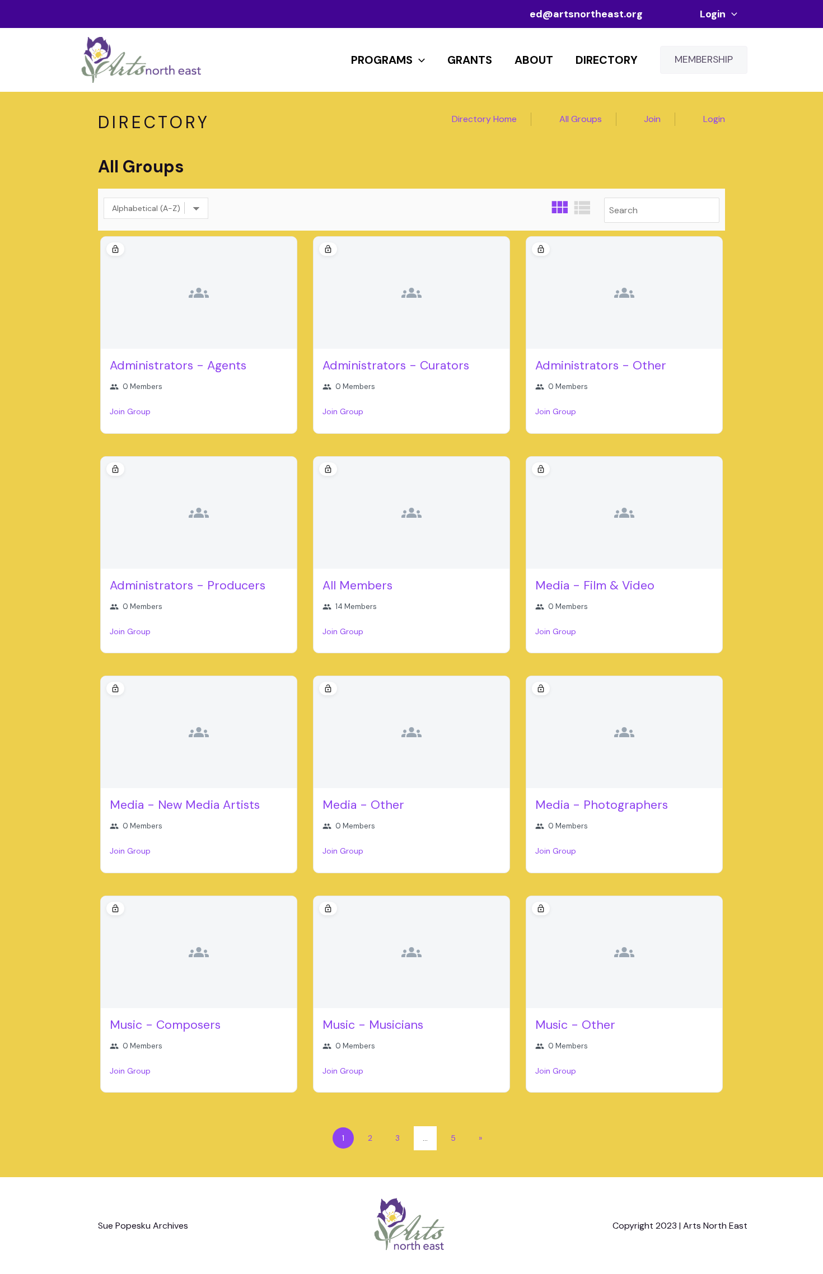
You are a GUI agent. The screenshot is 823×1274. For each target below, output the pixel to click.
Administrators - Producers (187, 585)
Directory (607, 60)
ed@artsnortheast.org (586, 14)
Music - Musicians (372, 1025)
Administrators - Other (600, 365)
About (534, 60)
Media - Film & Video (594, 585)
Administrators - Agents (178, 365)
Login (713, 14)
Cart (671, 14)
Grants (469, 60)
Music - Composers (165, 1025)
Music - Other (575, 1025)
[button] (731, 14)
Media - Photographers (601, 805)
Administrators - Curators (395, 365)
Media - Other (363, 805)
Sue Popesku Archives (143, 1225)
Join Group (130, 411)
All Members (357, 585)
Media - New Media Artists (185, 805)
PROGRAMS (382, 60)
